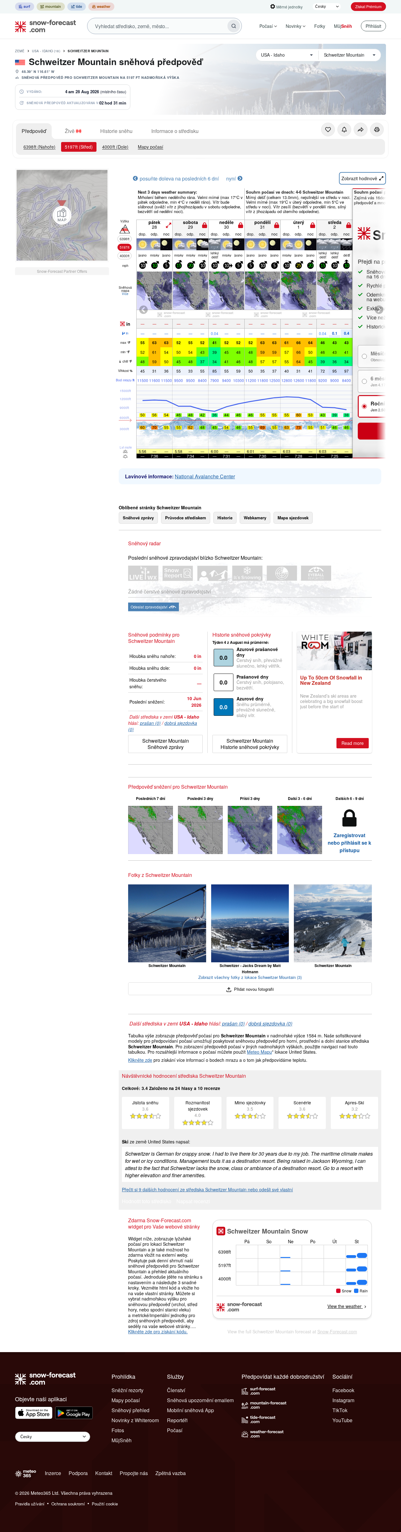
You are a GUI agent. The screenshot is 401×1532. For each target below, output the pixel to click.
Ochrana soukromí (68, 1504)
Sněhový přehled (130, 1410)
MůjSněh (122, 1440)
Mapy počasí (150, 147)
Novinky (293, 26)
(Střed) (79, 147)
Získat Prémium (368, 6)
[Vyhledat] (233, 26)
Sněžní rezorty (127, 1390)
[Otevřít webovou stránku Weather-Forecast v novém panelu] (101, 7)
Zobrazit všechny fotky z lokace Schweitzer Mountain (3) (250, 977)
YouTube (342, 1420)
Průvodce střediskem (185, 518)
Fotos (118, 1430)
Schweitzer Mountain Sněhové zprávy (165, 744)
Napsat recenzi (193, 1202)
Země (19, 51)
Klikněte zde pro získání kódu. (158, 1331)
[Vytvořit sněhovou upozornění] (344, 129)
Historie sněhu (116, 131)
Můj (343, 26)
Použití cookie (105, 1504)
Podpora (78, 1473)
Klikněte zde (140, 1060)
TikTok (339, 1410)
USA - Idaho (46, 51)
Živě (70, 131)
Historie (224, 518)
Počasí (266, 26)
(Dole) (115, 147)
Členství (176, 1390)
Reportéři (177, 1420)
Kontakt (103, 1473)
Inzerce (53, 1473)
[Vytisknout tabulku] (377, 129)
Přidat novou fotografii (253, 989)
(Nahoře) (39, 147)
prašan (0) (150, 723)
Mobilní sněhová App (190, 1410)
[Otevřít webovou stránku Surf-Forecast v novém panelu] (24, 7)
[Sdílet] (360, 129)
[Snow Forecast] (43, 26)
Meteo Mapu (259, 1052)
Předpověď (34, 131)
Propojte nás (134, 1473)
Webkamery (255, 518)
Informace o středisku (175, 131)
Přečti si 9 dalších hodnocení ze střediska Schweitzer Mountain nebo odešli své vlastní (207, 1189)
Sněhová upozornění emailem (200, 1400)
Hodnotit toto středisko (146, 1202)
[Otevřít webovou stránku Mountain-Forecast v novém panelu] (51, 7)
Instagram (343, 1400)
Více (125, 294)
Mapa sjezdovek (293, 518)
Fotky (319, 26)
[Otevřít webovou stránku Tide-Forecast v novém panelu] (76, 7)
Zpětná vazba (170, 1473)
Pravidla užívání (29, 1504)
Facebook (343, 1390)
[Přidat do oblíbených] (328, 129)
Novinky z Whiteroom (135, 1420)
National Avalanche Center (205, 476)
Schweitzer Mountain (88, 51)
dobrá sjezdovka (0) (270, 1023)
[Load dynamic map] (62, 215)
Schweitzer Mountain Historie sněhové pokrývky (250, 744)
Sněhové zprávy (138, 518)
